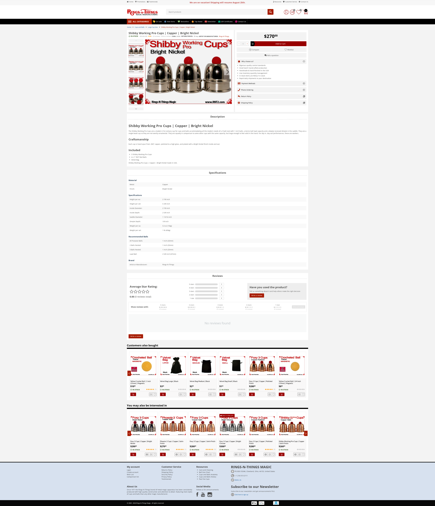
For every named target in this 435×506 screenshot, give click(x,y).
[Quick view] (147, 454)
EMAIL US (238, 480)
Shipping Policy (167, 472)
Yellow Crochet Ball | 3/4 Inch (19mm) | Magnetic (290, 382)
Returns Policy (167, 470)
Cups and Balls (139, 27)
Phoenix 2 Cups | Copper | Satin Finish (142, 442)
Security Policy (167, 474)
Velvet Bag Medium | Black (200, 381)
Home (129, 27)
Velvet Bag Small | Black (228, 381)
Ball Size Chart (204, 472)
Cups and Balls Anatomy (208, 474)
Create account (132, 472)
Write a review (166, 36)
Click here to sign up (241, 495)
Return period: (187, 36)
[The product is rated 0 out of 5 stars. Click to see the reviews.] (144, 36)
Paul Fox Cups (204, 479)
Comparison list (133, 477)
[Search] (270, 12)
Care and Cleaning (206, 470)
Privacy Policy (167, 477)
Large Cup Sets (153, 27)
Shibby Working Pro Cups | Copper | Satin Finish (262, 442)
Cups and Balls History (207, 477)
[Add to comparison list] (151, 394)
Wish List (130, 474)
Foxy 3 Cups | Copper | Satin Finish (173, 441)
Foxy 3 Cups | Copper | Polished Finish (260, 382)
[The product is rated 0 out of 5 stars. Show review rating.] (182, 389)
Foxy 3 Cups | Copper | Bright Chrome (200, 442)
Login (129, 470)
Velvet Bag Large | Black (169, 381)
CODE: (174, 36)
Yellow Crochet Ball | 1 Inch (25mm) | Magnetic (140, 382)
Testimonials (166, 479)
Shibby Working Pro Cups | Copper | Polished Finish (291, 442)
